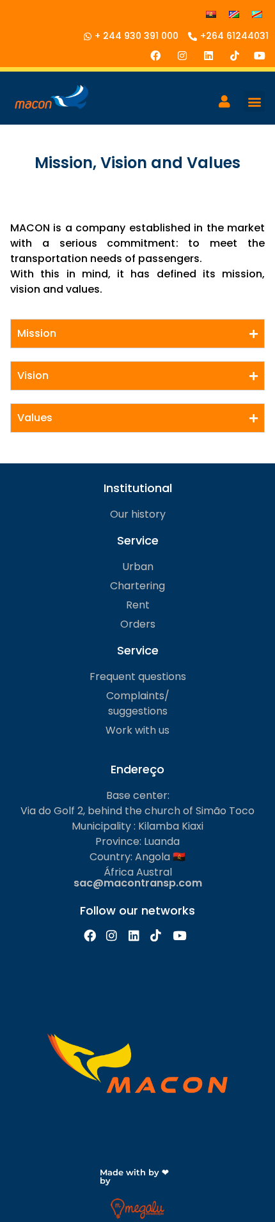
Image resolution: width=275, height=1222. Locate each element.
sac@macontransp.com (138, 883)
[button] (254, 101)
